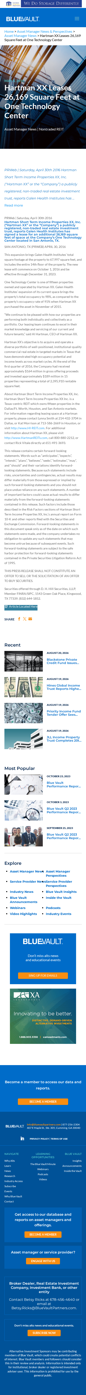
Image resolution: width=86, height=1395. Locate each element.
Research (9, 1176)
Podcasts (53, 908)
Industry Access (13, 1181)
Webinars (17, 908)
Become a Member (43, 1101)
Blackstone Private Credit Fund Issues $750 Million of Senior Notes (64, 661)
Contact (9, 1201)
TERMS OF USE (59, 1138)
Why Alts (9, 1160)
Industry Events (58, 914)
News (7, 1171)
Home (9, 31)
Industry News (21, 892)
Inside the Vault (58, 898)
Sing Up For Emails (43, 975)
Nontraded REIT (51, 129)
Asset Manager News (20, 35)
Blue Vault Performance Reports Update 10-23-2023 (64, 784)
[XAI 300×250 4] (43, 1044)
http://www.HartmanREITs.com (25, 438)
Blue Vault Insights (61, 892)
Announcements (72, 1165)
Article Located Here (23, 606)
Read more (13, 205)
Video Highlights (23, 914)
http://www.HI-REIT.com (28, 428)
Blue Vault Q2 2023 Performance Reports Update (64, 810)
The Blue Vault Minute (43, 1164)
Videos (43, 1179)
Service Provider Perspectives (59, 884)
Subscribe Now (44, 1333)
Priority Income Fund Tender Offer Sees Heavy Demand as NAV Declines (64, 713)
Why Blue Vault (13, 1196)
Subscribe (10, 1186)
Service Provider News (28, 882)
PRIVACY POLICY (39, 1138)
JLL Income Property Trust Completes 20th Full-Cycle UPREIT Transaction (64, 739)
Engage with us (43, 1261)
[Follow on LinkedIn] (24, 1138)
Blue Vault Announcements (23, 900)
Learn (7, 1165)
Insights (77, 1160)
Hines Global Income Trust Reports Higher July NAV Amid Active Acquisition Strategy (64, 687)
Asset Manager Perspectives (58, 873)
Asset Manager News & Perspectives (44, 31)
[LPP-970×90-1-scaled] (43, 7)
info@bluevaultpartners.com (44, 1124)
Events (8, 1191)
